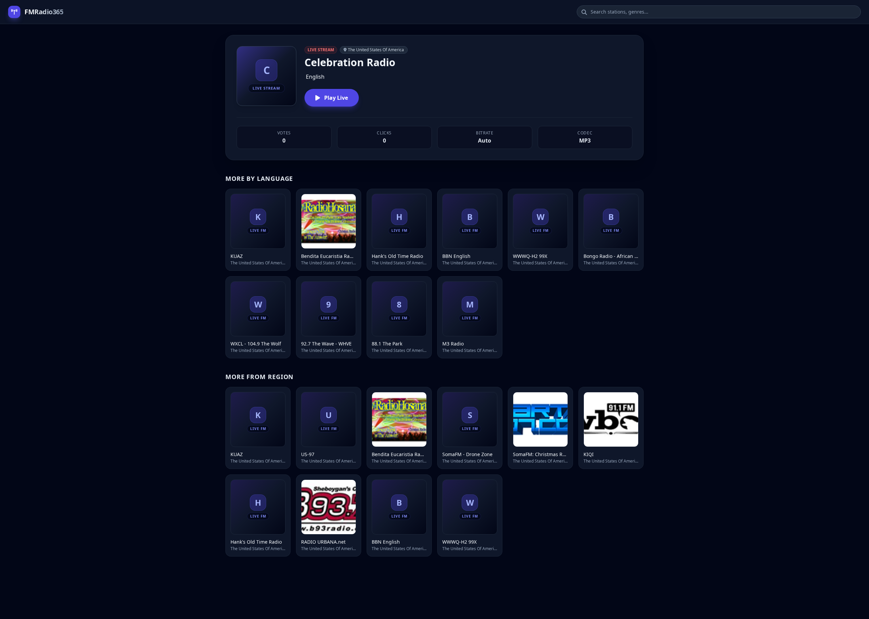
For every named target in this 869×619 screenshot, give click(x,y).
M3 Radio (453, 343)
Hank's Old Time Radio (397, 256)
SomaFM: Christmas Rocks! (540, 454)
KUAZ (236, 256)
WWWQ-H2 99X (530, 256)
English (315, 76)
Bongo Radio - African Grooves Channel (611, 256)
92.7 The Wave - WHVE (326, 343)
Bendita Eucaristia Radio (328, 256)
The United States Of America (376, 50)
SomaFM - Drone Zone (467, 454)
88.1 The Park (387, 343)
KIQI (589, 454)
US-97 (307, 454)
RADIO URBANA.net (323, 542)
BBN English (456, 256)
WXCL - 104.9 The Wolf (255, 343)
